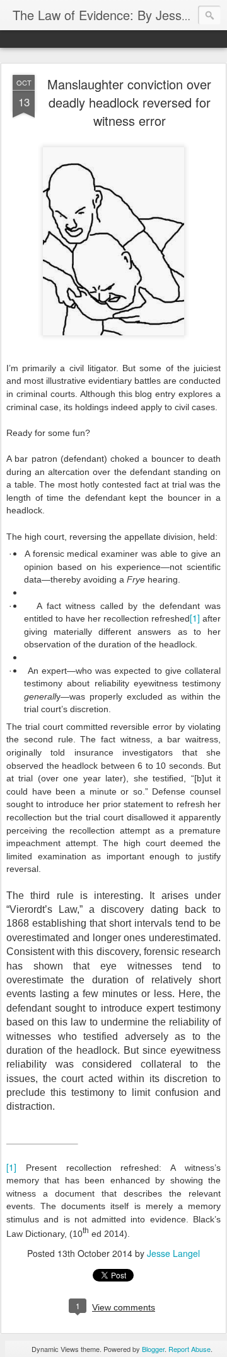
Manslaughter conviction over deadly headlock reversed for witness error (129, 102)
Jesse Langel (173, 1253)
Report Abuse (189, 1349)
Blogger (153, 1349)
